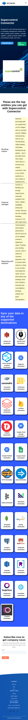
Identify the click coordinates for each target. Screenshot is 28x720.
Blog (14, 686)
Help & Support (14, 696)
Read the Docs (7, 43)
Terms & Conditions (14, 701)
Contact (14, 693)
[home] (8, 3)
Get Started (21, 43)
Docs (14, 689)
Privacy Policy (14, 698)
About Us (14, 684)
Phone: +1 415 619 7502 (14, 705)
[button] (26, 3)
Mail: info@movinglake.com (14, 707)
